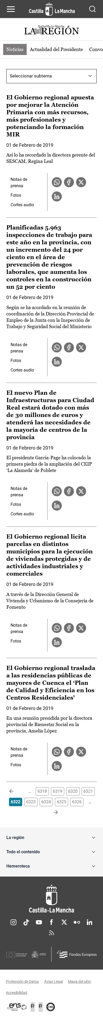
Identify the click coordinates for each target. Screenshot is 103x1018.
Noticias (15, 49)
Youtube (38, 922)
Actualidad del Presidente (56, 49)
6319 (57, 791)
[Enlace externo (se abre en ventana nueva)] (40, 1007)
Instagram (13, 922)
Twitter (64, 922)
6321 (88, 791)
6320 (73, 791)
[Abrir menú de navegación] (10, 9)
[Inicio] (51, 898)
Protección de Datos (22, 981)
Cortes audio (22, 204)
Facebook (51, 922)
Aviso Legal (53, 981)
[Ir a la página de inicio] (52, 9)
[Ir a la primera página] (15, 791)
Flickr (77, 922)
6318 (42, 791)
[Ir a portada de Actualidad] (51, 30)
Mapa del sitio (79, 981)
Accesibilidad (16, 993)
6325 (61, 801)
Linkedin (89, 922)
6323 (31, 801)
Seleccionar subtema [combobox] (31, 76)
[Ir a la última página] (51, 812)
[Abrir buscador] (92, 9)
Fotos (16, 195)
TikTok (26, 922)
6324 (46, 801)
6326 (77, 801)
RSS (51, 933)
